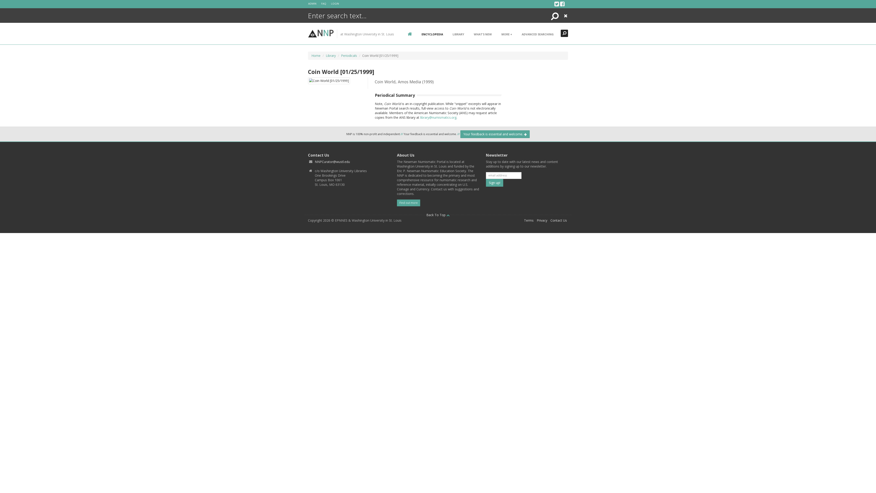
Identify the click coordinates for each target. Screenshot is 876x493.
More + (506, 34)
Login (335, 3)
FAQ (323, 3)
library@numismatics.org (438, 117)
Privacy (542, 220)
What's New (483, 34)
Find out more (408, 203)
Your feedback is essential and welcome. (493, 134)
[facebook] (562, 4)
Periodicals (349, 55)
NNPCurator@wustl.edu (332, 162)
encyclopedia (432, 34)
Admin (312, 3)
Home (316, 55)
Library (458, 34)
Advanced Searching (538, 34)
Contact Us (558, 220)
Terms (529, 220)
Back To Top (436, 215)
